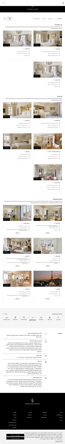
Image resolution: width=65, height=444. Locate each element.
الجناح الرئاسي (27, 256)
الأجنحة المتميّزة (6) (36, 18)
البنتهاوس (58, 289)
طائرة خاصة (14, 415)
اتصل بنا (61, 420)
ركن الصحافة (30, 415)
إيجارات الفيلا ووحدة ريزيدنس (12, 422)
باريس (32, 7)
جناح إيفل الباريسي (26, 223)
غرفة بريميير (58, 48)
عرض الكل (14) (59, 18)
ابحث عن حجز (45, 415)
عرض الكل (6, 313)
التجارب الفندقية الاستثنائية (12, 425)
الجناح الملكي (27, 289)
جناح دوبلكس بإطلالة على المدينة (54, 151)
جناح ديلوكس (27, 120)
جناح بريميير (28, 151)
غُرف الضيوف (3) (50, 18)
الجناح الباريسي (57, 223)
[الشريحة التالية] (35, 45)
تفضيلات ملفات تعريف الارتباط (15, 435)
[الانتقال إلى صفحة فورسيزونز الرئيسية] (63, 3)
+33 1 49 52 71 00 (47, 233)
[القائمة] (3, 3)
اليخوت (15, 417)
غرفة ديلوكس (27, 48)
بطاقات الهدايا (14, 427)
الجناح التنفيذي (57, 120)
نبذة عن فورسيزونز (59, 415)
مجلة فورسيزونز (29, 417)
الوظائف (61, 417)
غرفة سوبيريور (57, 79)
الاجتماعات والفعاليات (44, 417)
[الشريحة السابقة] (39, 45)
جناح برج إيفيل (57, 256)
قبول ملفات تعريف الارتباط (15, 438)
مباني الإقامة (14, 420)
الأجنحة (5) (43, 18)
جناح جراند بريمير (57, 182)
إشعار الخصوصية (59, 441)
